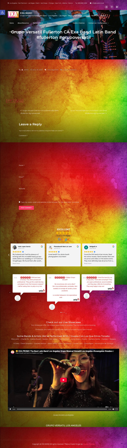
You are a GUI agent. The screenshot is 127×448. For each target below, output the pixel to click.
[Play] (10, 409)
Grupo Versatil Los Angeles (63, 415)
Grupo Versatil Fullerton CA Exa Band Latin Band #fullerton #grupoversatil (39, 111)
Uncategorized (52, 70)
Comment (23, 135)
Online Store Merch (62, 23)
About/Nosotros (23, 23)
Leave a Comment (69, 70)
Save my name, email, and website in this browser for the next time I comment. (50, 202)
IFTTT (9, 101)
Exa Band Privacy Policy (18, 32)
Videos (49, 23)
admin (26, 70)
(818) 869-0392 (82, 3)
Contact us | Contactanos (98, 23)
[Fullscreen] (117, 409)
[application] (63, 380)
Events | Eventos (79, 23)
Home (12, 23)
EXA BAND (26, 13)
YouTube (18, 101)
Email (21, 177)
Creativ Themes (89, 444)
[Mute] (113, 409)
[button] (118, 255)
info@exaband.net (98, 3)
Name (22, 165)
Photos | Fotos (38, 23)
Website (22, 189)
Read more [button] (52, 263)
